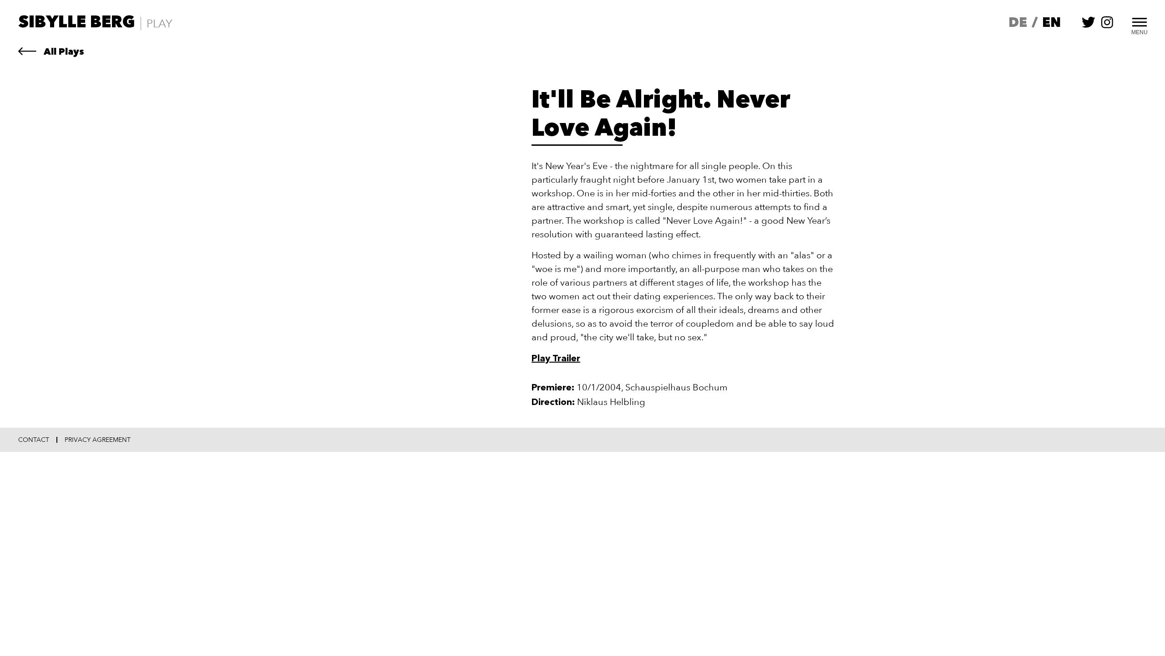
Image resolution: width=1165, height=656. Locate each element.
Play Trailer (556, 359)
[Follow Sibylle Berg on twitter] (1088, 27)
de (1017, 23)
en (1051, 23)
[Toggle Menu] (1139, 21)
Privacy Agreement (98, 440)
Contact (33, 440)
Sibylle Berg (76, 23)
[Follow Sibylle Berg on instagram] (1107, 27)
